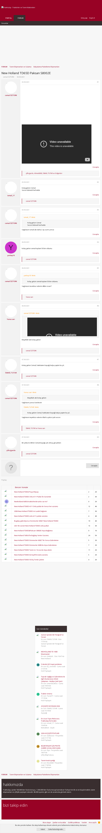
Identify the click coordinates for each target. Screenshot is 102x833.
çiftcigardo (10, 450)
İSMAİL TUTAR (11, 373)
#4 (98, 242)
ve (35, 428)
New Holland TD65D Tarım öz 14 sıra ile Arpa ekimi (33, 550)
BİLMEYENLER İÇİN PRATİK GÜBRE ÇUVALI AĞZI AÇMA (50, 747)
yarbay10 (11, 255)
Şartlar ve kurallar (59, 822)
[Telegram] (21, 811)
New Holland (46, 658)
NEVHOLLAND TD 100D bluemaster (49, 653)
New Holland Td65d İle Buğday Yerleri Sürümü (31, 535)
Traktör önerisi (46, 694)
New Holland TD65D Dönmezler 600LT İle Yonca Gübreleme (36, 540)
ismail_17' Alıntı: (29, 217)
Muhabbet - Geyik (47, 728)
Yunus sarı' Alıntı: (30, 392)
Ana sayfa (92, 822)
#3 (98, 210)
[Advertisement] (51, 44)
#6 (98, 306)
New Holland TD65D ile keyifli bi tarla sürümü (31, 555)
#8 (98, 385)
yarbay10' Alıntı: (30, 275)
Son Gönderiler (43, 629)
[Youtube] (30, 811)
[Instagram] (8, 811)
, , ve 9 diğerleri (44, 173)
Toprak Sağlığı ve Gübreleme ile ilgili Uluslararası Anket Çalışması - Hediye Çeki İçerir (53, 679)
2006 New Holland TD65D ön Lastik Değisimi (30, 511)
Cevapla (96, 167)
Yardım (84, 822)
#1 (98, 82)
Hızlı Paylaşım (46, 671)
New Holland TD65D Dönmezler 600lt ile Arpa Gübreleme (35, 545)
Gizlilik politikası (74, 822)
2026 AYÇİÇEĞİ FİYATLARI (50, 733)
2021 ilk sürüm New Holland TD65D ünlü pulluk (31, 526)
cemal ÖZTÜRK (8, 77)
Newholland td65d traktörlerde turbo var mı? (31, 501)
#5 (98, 268)
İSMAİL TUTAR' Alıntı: (31, 407)
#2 (98, 182)
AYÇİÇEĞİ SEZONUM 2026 (50, 706)
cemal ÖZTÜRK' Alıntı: (32, 313)
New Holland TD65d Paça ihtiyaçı (26, 492)
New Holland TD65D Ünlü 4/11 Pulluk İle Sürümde (32, 497)
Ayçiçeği (44, 713)
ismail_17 (11, 195)
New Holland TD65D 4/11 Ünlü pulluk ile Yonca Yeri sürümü (36, 506)
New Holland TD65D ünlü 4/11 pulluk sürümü (31, 516)
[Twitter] (26, 811)
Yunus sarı (11, 319)
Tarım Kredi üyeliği (48, 760)
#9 (98, 437)
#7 (98, 359)
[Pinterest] (17, 811)
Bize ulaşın (47, 822)
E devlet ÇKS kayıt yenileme (51, 664)
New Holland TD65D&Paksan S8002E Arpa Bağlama (33, 530)
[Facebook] (4, 811)
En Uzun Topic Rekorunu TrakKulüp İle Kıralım (50, 719)
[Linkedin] (13, 811)
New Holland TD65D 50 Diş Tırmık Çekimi (29, 560)
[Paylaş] (94, 82)
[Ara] (99, 18)
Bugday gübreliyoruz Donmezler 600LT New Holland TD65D (36, 521)
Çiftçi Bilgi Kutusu (47, 755)
